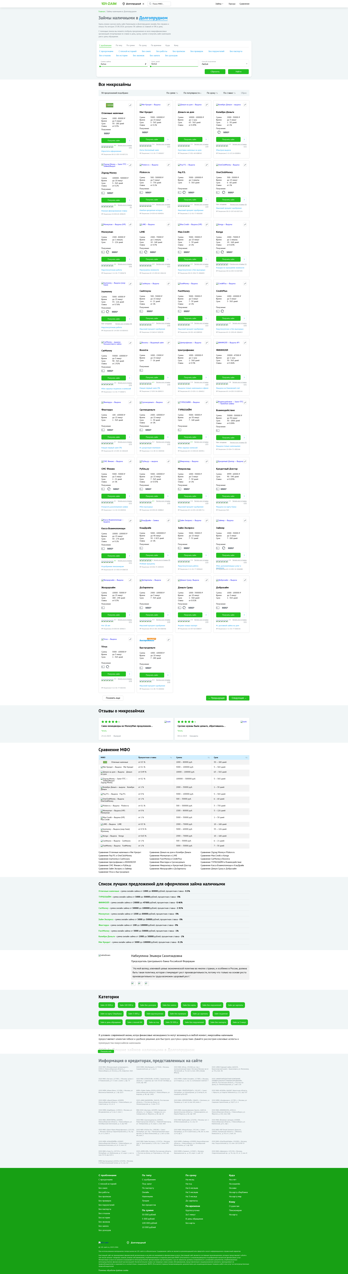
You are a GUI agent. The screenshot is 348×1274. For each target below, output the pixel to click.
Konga (121, 836)
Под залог (147, 1183)
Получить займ (114, 140)
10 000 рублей (149, 1227)
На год (189, 1183)
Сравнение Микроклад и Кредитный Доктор (170, 865)
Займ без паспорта (218, 1022)
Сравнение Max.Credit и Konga (215, 855)
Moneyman (105, 812)
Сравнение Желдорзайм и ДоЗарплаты (168, 868)
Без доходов (171, 55)
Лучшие (145, 1200)
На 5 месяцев (192, 1192)
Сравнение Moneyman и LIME (163, 855)
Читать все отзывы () (125, 146)
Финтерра (104, 925)
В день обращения (194, 1218)
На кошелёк (234, 1183)
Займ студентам (221, 1013)
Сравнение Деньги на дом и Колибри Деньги (170, 852)
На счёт (232, 1179)
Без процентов (149, 1204)
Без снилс (146, 51)
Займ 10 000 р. (106, 1005)
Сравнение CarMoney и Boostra (215, 858)
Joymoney (105, 831)
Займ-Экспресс (106, 919)
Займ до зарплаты (235, 1005)
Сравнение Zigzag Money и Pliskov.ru (218, 852)
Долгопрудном (153, 18)
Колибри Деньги (117, 788)
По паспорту (148, 1188)
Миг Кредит (128, 767)
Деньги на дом (116, 773)
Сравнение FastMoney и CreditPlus (166, 858)
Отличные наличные (119, 762)
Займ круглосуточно (155, 1013)
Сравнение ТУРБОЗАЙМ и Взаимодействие (221, 862)
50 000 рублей (149, 1214)
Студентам (234, 1206)
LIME (119, 824)
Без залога (155, 55)
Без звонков (138, 55)
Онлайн (145, 1192)
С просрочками (106, 51)
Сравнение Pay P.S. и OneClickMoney (115, 855)
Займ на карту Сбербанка (111, 1013)
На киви (232, 1188)
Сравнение (244, 3)
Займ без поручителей (211, 1005)
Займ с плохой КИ (134, 1022)
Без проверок (196, 51)
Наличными (147, 1196)
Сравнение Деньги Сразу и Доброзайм (219, 868)
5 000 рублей (148, 1218)
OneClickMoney (107, 801)
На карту (233, 1214)
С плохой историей (127, 51)
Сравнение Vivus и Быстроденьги (114, 871)
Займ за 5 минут (239, 1022)
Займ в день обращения (110, 1022)
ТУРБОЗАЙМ (105, 896)
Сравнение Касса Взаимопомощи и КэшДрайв (222, 865)
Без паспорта (236, 51)
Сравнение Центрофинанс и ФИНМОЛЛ (117, 862)
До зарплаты (192, 1200)
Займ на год (154, 1022)
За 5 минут (191, 1214)
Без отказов (105, 55)
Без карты (190, 1223)
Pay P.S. (122, 794)
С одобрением (149, 1179)
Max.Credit (105, 819)
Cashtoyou (126, 841)
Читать (104, 731)
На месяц (190, 1179)
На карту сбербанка (238, 1192)
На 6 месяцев (192, 1188)
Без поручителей (216, 51)
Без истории (122, 55)
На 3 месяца (191, 1196)
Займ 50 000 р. (172, 1022)
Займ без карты (189, 1005)
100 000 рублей (149, 1223)
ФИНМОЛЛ (104, 902)
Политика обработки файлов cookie (113, 1270)
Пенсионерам (235, 1210)
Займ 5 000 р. (134, 1013)
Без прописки (179, 51)
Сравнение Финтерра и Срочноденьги (167, 862)
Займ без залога (169, 1005)
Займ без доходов (148, 1005)
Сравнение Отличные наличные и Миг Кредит (120, 852)
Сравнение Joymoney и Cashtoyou (114, 858)
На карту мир (235, 1196)
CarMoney (103, 908)
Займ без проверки (178, 1013)
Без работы (161, 51)
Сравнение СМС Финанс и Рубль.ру (115, 865)
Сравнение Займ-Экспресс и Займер (115, 868)
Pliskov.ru (125, 805)
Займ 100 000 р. (126, 1005)
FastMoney (126, 845)
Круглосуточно (193, 1210)
